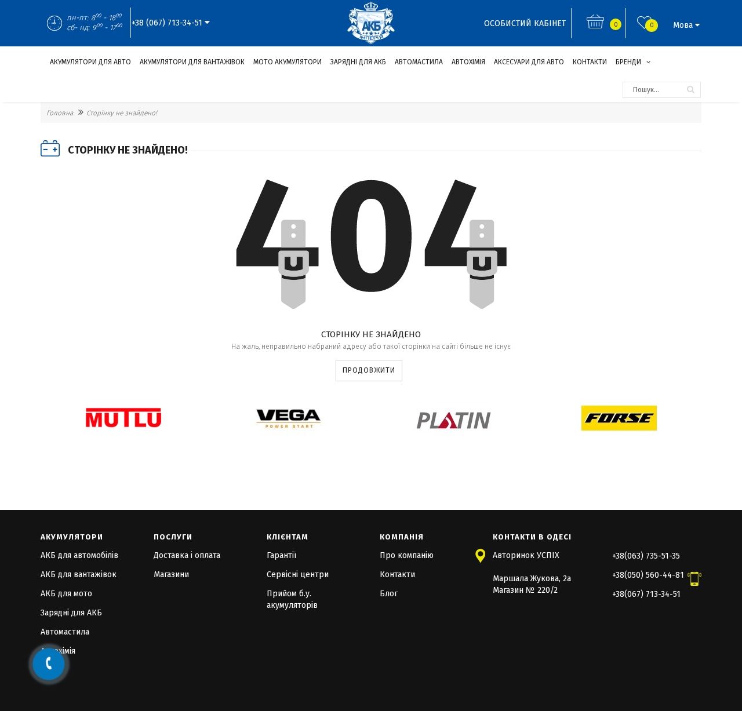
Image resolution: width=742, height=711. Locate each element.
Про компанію (407, 555)
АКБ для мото (66, 594)
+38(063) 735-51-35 (646, 556)
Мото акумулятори (287, 62)
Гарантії (281, 555)
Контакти (590, 62)
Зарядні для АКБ (358, 62)
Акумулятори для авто (90, 62)
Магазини (171, 574)
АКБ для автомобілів (79, 555)
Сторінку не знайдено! (121, 113)
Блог (389, 594)
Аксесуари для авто (529, 62)
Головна (59, 113)
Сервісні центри (298, 574)
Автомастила (419, 62)
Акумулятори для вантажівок (192, 62)
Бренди (629, 62)
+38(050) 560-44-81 (648, 575)
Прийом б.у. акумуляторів (292, 599)
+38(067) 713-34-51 (646, 594)
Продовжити (369, 370)
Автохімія (468, 62)
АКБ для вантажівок (79, 574)
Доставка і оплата (187, 555)
